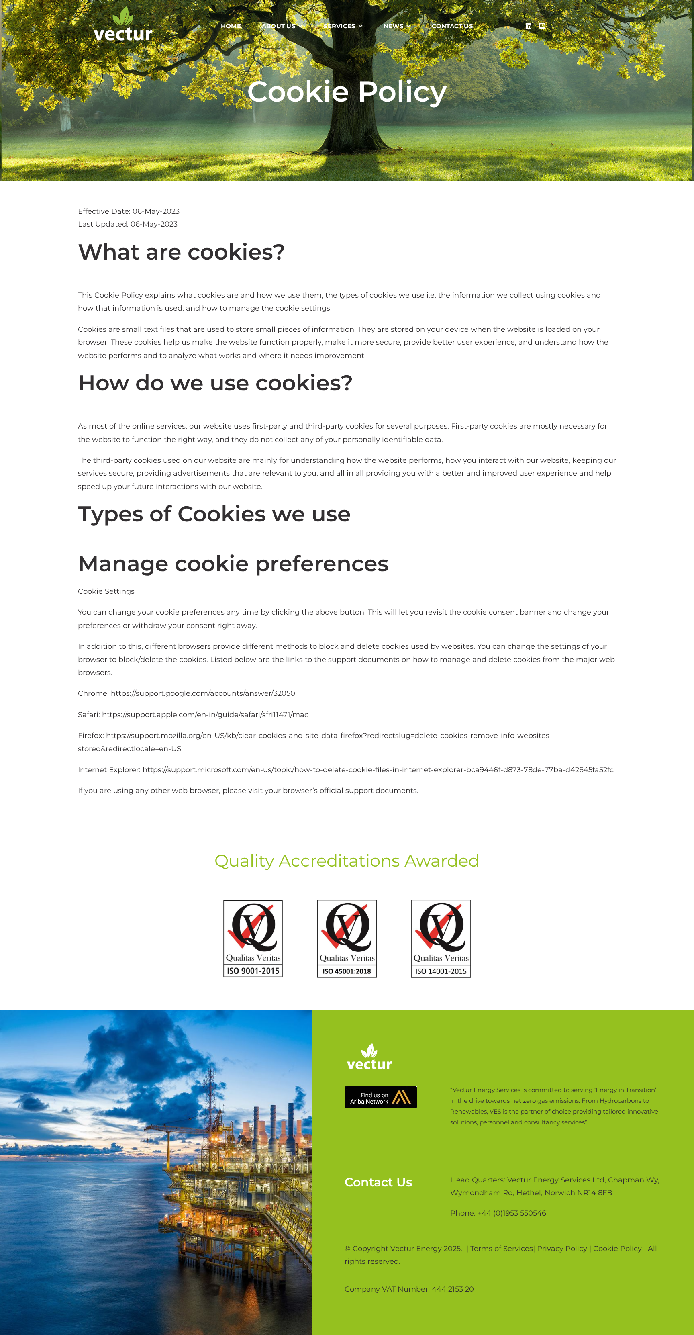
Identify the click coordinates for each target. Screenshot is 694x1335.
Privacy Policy (562, 1248)
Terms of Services (501, 1248)
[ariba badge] (381, 1090)
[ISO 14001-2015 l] (441, 903)
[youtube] (542, 25)
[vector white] (123, 9)
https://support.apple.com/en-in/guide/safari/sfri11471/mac (205, 714)
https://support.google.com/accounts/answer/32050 (203, 693)
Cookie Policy (617, 1248)
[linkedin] (528, 25)
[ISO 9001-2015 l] (253, 903)
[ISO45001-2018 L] (347, 903)
